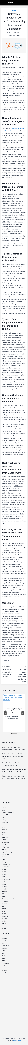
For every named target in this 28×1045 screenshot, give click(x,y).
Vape (3, 965)
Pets (3, 931)
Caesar (10, 32)
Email (3, 859)
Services (4, 938)
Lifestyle (4, 908)
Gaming (4, 884)
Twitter (4, 960)
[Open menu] (25, 3)
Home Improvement (8, 899)
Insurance (5, 904)
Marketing (5, 916)
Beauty (4, 817)
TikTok (3, 955)
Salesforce (6, 660)
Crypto (4, 844)
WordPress (5, 973)
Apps (3, 810)
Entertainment (6, 864)
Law (3, 906)
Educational (5, 854)
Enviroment (5, 867)
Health (4, 896)
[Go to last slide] (5, 713)
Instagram (5, 901)
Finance (4, 871)
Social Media (5, 946)
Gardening (5, 886)
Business (4, 827)
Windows (4, 970)
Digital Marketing (7, 852)
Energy (4, 862)
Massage (4, 918)
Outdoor (4, 928)
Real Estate (5, 933)
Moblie (4, 921)
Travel (3, 958)
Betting (4, 820)
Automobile (5, 815)
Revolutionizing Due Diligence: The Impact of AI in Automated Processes (14, 711)
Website (4, 968)
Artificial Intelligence (8, 812)
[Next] (22, 713)
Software (4, 948)
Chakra (4, 839)
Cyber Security (6, 847)
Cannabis (4, 830)
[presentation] (14, 700)
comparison (5, 842)
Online (4, 926)
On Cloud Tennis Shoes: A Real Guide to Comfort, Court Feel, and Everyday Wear (14, 756)
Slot (3, 943)
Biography (5, 822)
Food (3, 876)
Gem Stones (5, 889)
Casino (4, 832)
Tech (14, 10)
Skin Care (5, 941)
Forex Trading (6, 879)
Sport (3, 950)
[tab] (11, 733)
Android (4, 807)
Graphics (4, 891)
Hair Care (4, 894)
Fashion (4, 869)
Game (3, 881)
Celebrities (5, 837)
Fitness (4, 874)
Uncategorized (6, 963)
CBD (3, 834)
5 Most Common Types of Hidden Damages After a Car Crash (7, 671)
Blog (3, 825)
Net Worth (5, 923)
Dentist (4, 849)
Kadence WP (17, 1040)
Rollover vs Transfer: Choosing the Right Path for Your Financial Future (21, 674)
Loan (3, 911)
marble (4, 913)
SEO (3, 936)
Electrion (4, 857)
